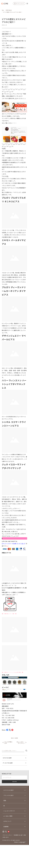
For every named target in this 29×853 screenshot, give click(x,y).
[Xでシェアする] (10, 730)
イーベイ (5, 687)
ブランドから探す (8, 795)
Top (3, 10)
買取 (4, 800)
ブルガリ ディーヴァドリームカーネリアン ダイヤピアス (14, 291)
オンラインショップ (20, 3)
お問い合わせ (6, 837)
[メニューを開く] (27, 3)
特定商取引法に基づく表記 (20, 835)
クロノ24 (5, 675)
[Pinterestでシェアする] (12, 730)
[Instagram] (3, 832)
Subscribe (14, 781)
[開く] (24, 790)
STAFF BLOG (9, 10)
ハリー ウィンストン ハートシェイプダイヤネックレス (14, 384)
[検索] (26, 750)
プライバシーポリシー (8, 835)
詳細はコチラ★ (6, 553)
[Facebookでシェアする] (7, 730)
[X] (6, 832)
